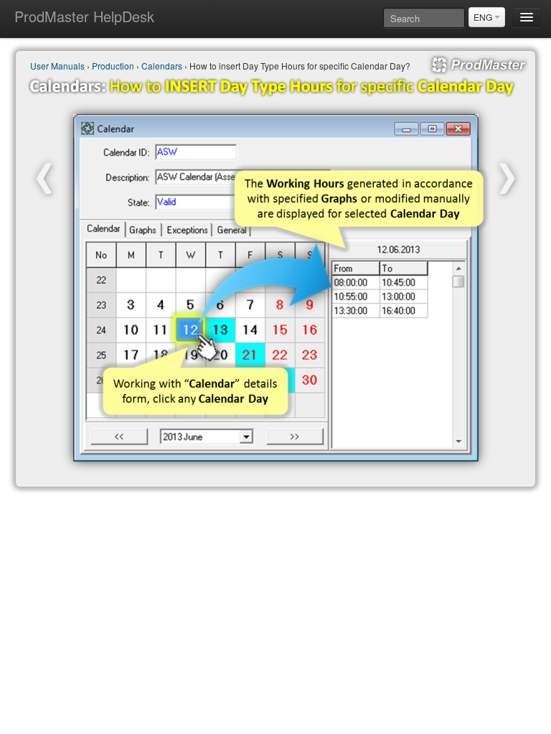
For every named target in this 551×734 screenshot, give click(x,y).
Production (113, 65)
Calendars (161, 65)
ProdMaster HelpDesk (84, 16)
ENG (484, 17)
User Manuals (57, 65)
